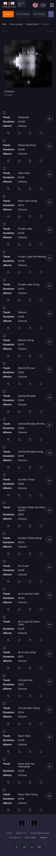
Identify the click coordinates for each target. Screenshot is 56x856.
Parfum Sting (26, 340)
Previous (5, 31)
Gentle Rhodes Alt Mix (31, 423)
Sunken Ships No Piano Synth (32, 509)
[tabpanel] (28, 68)
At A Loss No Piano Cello (29, 623)
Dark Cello (24, 173)
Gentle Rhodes (27, 396)
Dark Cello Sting (27, 200)
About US (21, 833)
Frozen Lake (25, 228)
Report (43, 837)
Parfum (22, 312)
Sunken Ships (26, 479)
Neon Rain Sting (27, 794)
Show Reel (30, 837)
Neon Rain (24, 735)
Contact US (14, 837)
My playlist (39, 14)
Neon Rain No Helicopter (26, 765)
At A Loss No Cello (28, 593)
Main (4, 24)
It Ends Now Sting (29, 708)
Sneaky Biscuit (32, 24)
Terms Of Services (39, 833)
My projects (23, 14)
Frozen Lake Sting (28, 284)
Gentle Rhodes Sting (30, 451)
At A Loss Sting (27, 652)
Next (50, 31)
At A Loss (23, 565)
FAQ (9, 833)
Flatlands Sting (27, 145)
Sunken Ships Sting (30, 538)
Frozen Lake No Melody (32, 256)
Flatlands (23, 117)
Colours (22, 125)
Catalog (8, 14)
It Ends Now (25, 680)
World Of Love (26, 368)
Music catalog (16, 24)
